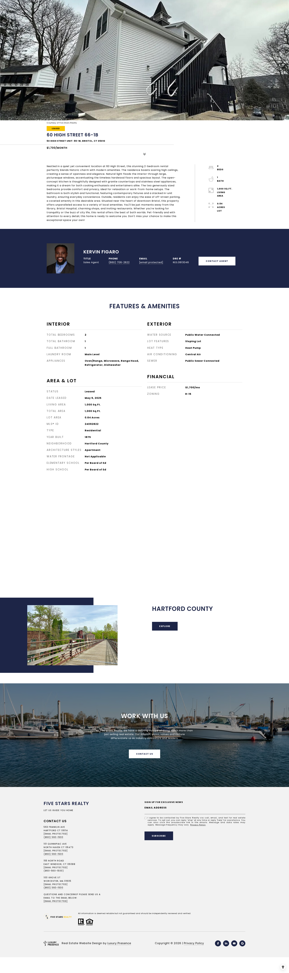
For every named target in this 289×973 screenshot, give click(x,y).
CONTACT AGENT (217, 261)
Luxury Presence (119, 943)
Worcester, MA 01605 (57, 880)
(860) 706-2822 (119, 262)
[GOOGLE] (242, 943)
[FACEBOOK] (218, 943)
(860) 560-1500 (53, 837)
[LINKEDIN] (226, 943)
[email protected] (56, 884)
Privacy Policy (198, 825)
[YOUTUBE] (234, 943)
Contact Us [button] (144, 753)
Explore (164, 626)
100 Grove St (52, 877)
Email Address (155, 807)
